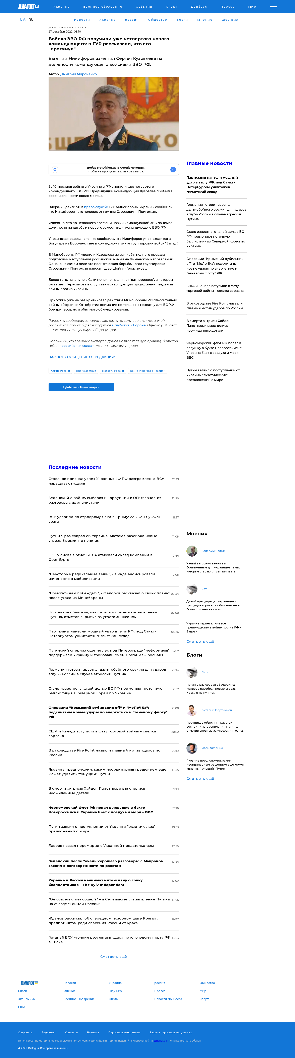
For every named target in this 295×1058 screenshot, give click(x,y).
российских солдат (77, 346)
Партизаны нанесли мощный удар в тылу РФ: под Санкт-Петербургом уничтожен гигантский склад (212, 185)
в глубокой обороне (129, 325)
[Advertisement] (114, 424)
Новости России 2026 (74, 27)
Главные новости (209, 163)
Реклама (93, 1032)
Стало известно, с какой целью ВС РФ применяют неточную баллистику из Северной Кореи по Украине (215, 239)
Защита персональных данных (171, 1032)
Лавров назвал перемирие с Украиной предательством (101, 846)
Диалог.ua (160, 1040)
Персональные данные (124, 1032)
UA (23, 19)
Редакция (48, 1032)
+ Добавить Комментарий (81, 387)
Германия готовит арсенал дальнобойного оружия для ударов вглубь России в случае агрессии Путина (216, 212)
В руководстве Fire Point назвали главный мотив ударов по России (214, 305)
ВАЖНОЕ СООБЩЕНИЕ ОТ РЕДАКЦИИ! (82, 357)
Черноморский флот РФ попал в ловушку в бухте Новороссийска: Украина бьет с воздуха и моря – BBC (214, 350)
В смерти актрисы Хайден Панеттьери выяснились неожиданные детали (208, 325)
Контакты (71, 1032)
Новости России (113, 370)
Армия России (60, 370)
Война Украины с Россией (147, 370)
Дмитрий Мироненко (78, 74)
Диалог (53, 27)
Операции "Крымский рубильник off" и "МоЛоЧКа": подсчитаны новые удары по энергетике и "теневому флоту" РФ (214, 266)
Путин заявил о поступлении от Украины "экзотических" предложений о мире (213, 375)
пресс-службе (96, 207)
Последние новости (75, 467)
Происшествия (86, 370)
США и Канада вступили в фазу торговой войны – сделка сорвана (215, 288)
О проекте (25, 1032)
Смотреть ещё (113, 957)
